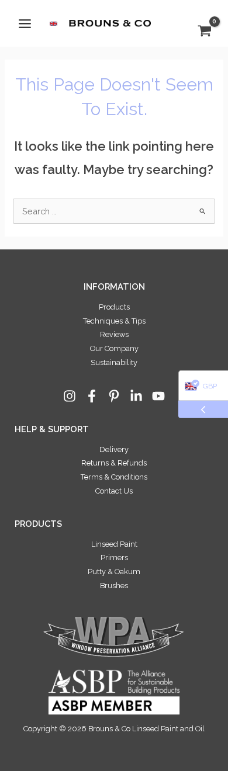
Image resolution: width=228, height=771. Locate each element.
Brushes (114, 585)
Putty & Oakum (114, 571)
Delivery (114, 449)
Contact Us (114, 491)
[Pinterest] (114, 396)
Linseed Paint (114, 544)
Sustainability (114, 362)
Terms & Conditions (114, 477)
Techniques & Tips (114, 321)
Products (114, 307)
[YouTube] (158, 396)
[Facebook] (91, 396)
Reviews (114, 334)
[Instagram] (69, 396)
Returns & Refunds (114, 463)
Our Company (114, 348)
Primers (114, 557)
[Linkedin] (136, 396)
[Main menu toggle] (25, 23)
